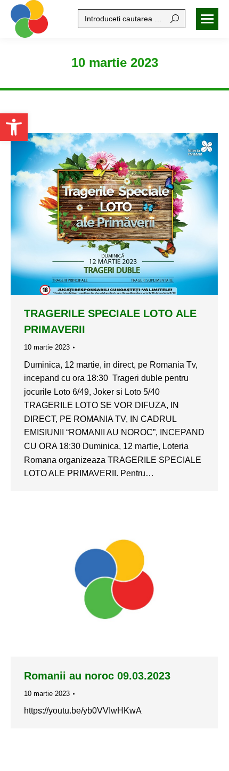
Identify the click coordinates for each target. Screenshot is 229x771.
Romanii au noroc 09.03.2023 (97, 676)
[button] (14, 127)
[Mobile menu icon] (207, 19)
